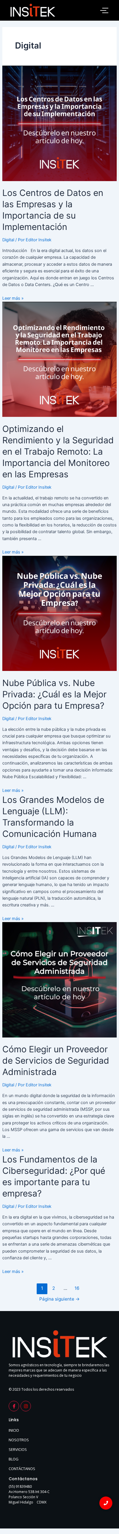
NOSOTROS (19, 1439)
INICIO (14, 1430)
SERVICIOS (18, 1449)
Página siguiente (59, 1299)
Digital (8, 239)
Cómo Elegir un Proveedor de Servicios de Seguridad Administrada (55, 1060)
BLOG (13, 1459)
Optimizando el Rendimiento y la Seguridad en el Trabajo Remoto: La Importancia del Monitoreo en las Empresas (58, 451)
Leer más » (13, 298)
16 (77, 1288)
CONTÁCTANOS (22, 1468)
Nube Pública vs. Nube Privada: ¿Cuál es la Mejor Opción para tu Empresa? (54, 694)
